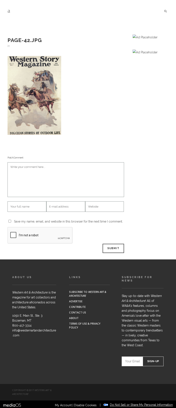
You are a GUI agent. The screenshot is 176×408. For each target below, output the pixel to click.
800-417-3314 (22, 325)
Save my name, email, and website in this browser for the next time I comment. (68, 221)
